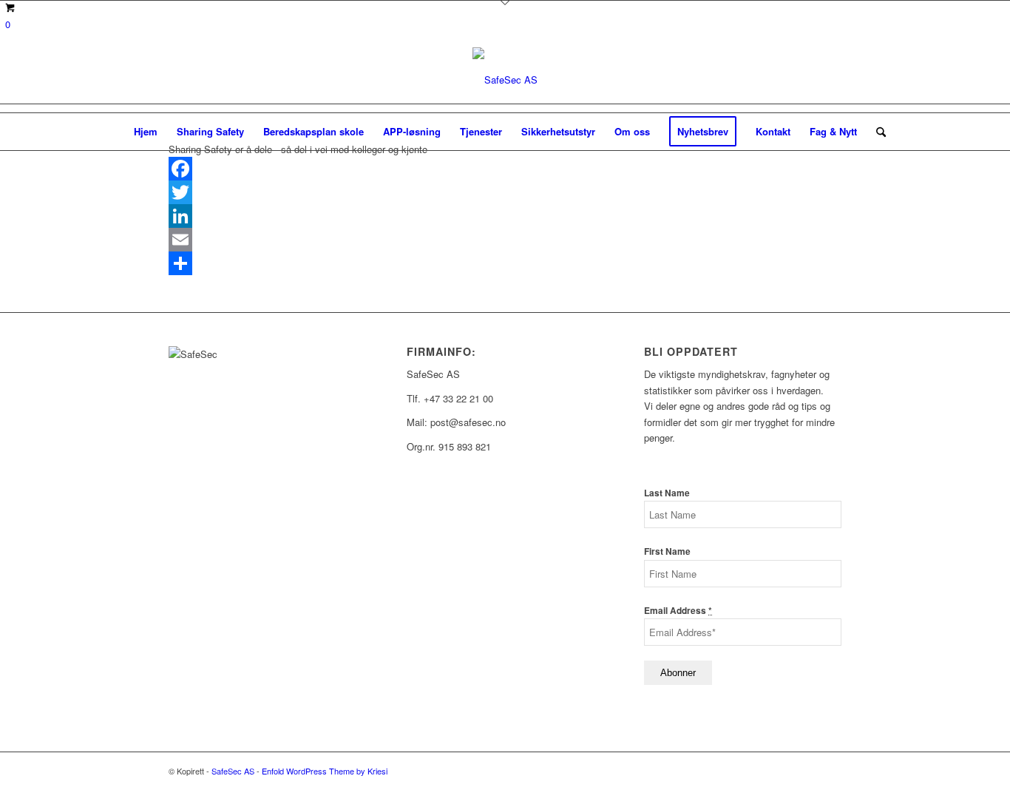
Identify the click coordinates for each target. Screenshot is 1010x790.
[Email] (505, 239)
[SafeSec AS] (505, 79)
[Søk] (876, 131)
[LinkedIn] (505, 216)
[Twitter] (505, 192)
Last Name (667, 493)
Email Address (678, 610)
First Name (667, 551)
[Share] (505, 263)
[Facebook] (505, 168)
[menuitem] (145, 131)
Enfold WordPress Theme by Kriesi (324, 771)
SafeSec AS (232, 771)
